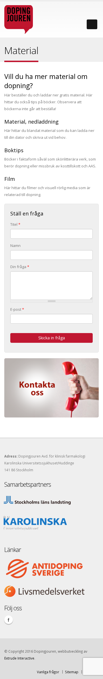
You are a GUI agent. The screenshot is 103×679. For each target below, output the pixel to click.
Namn (15, 245)
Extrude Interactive (19, 658)
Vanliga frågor (48, 672)
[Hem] (18, 18)
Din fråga (19, 266)
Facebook (8, 619)
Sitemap (71, 672)
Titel (15, 224)
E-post (17, 309)
